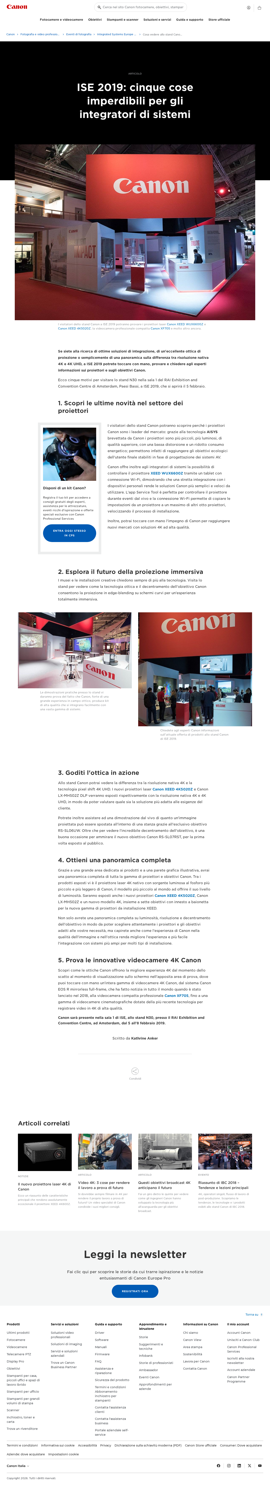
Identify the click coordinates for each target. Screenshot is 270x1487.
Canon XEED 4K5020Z (74, 328)
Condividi (135, 1078)
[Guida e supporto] (205, 19)
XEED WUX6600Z (167, 473)
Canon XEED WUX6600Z (185, 324)
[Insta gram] (229, 1466)
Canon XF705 (160, 328)
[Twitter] (249, 1466)
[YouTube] (260, 1466)
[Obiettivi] (103, 19)
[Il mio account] (248, 7)
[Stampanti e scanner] (140, 19)
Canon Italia (16, 1466)
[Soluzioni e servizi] (172, 19)
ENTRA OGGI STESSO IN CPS (69, 533)
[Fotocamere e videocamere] (84, 19)
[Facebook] (218, 1466)
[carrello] (259, 8)
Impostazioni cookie (63, 1454)
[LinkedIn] (239, 1466)
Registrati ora (135, 1291)
